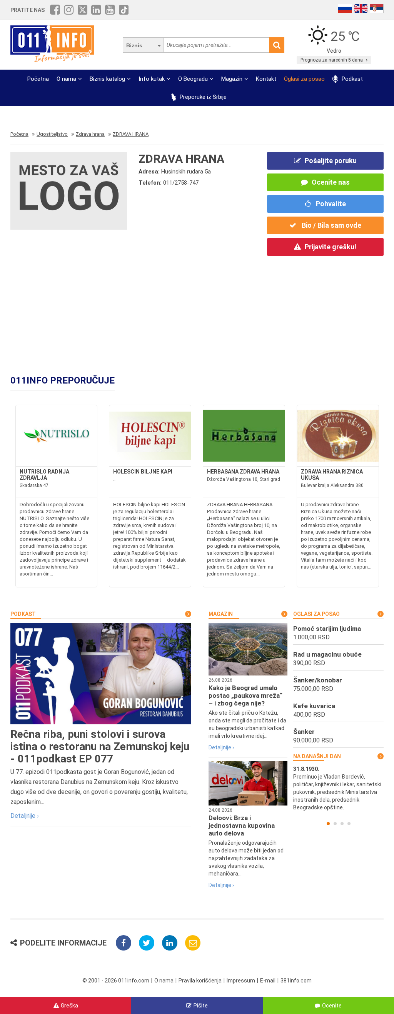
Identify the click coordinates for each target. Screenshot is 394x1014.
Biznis (134, 45)
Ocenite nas (331, 182)
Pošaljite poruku (331, 161)
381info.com (296, 980)
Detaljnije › (24, 815)
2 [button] (335, 823)
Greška (69, 1005)
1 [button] (328, 823)
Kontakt (266, 78)
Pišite (201, 1005)
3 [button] (342, 823)
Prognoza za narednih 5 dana (332, 60)
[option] (338, 788)
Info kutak (152, 78)
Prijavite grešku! (330, 247)
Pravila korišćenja (200, 980)
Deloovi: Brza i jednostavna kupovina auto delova (242, 825)
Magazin (231, 78)
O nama (66, 78)
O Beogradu (193, 78)
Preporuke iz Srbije (202, 96)
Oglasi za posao (304, 78)
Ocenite (332, 1005)
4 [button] (349, 823)
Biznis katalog (107, 78)
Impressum (241, 980)
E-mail (267, 980)
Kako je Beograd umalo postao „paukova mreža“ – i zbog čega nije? (245, 695)
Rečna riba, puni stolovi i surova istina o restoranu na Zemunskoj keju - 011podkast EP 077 (99, 746)
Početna (38, 78)
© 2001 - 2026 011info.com (115, 980)
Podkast (351, 78)
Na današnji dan (317, 756)
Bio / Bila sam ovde (330, 225)
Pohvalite (330, 204)
